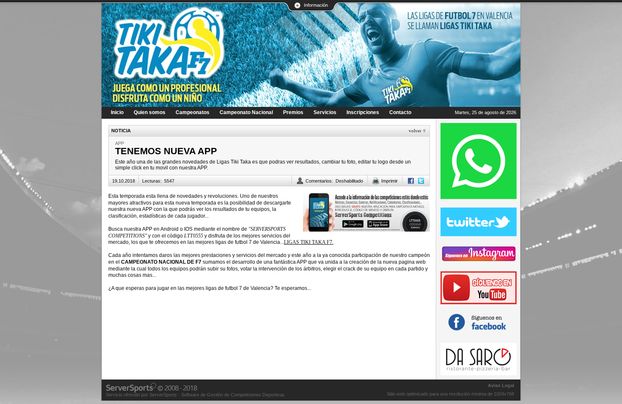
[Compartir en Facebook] (411, 181)
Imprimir (389, 180)
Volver (415, 130)
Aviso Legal (501, 385)
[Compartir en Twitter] (421, 181)
